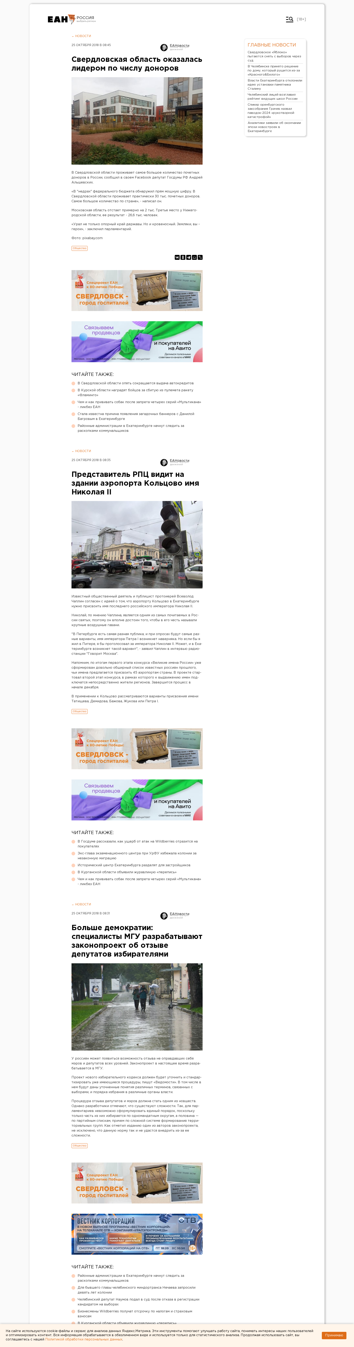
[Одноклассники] (182, 257)
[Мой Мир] (194, 257)
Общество (79, 248)
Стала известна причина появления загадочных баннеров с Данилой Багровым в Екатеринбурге (136, 417)
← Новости (81, 36)
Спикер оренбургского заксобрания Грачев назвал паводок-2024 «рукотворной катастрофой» (271, 110)
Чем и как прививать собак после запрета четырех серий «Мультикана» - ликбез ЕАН (139, 405)
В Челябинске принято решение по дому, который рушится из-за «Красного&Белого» (274, 70)
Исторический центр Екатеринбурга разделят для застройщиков (134, 865)
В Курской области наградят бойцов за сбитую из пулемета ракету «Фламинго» (135, 393)
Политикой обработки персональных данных (83, 1339)
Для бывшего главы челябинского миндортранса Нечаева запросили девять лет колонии (136, 1290)
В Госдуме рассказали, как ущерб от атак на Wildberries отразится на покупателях (138, 844)
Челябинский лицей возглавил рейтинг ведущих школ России (272, 96)
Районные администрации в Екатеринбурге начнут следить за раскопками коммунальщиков (131, 428)
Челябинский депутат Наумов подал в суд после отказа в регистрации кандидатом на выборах (138, 1302)
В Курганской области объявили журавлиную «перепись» (127, 872)
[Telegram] (188, 257)
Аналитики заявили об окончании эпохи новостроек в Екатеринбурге (274, 127)
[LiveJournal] (200, 257)
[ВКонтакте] (177, 257)
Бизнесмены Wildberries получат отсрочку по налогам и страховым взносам (135, 1314)
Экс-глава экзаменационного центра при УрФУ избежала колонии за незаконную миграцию (137, 856)
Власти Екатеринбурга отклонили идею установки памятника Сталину (275, 84)
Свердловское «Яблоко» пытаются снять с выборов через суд (274, 56)
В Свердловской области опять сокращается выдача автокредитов (136, 383)
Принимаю (334, 1335)
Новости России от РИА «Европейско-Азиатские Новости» (62, 19)
